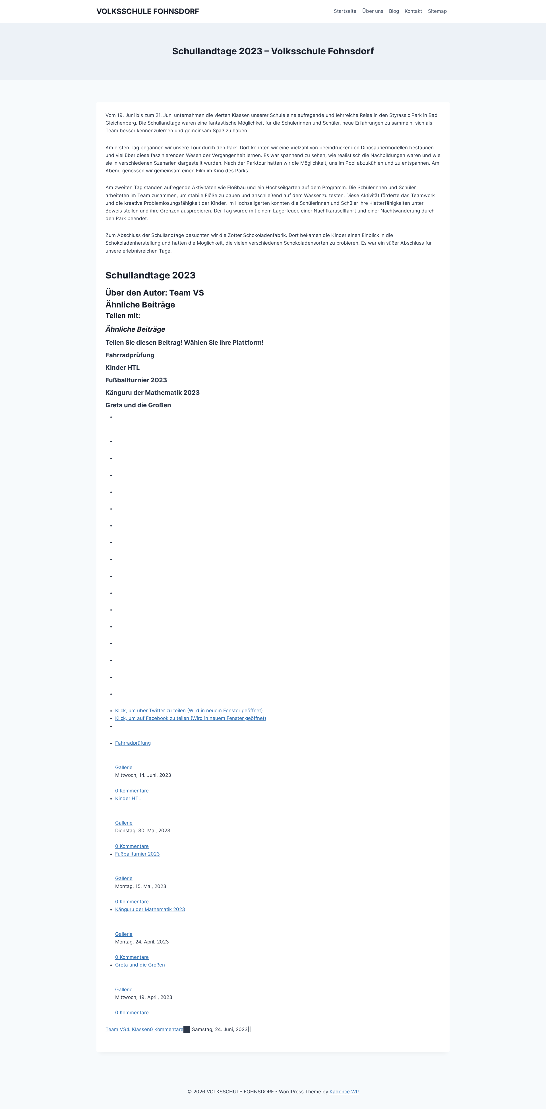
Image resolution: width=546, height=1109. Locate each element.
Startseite (345, 11)
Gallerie (124, 767)
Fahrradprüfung (130, 355)
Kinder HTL (123, 367)
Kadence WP (344, 1091)
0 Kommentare (132, 791)
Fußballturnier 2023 (136, 380)
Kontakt (413, 11)
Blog (394, 11)
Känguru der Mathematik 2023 (153, 392)
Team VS (186, 293)
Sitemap (437, 11)
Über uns (372, 11)
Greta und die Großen (138, 405)
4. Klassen (138, 1029)
